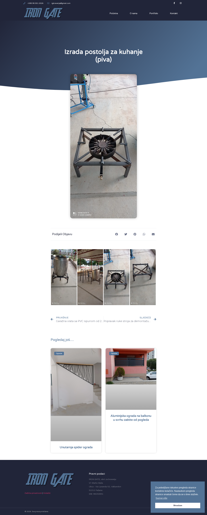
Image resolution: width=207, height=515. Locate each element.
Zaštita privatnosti (33, 493)
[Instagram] (180, 3)
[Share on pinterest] (135, 234)
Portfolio (153, 13)
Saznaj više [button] (161, 498)
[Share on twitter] (126, 234)
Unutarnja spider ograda (76, 447)
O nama (133, 13)
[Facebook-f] (174, 3)
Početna (114, 13)
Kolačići (46, 493)
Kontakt (174, 13)
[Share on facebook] (116, 234)
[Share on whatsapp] (144, 234)
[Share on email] (153, 234)
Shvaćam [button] (177, 505)
